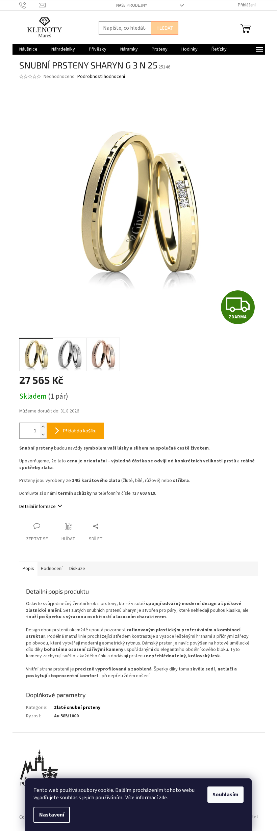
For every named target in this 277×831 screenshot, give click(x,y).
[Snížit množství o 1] (43, 434)
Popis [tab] (28, 568)
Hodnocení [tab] (51, 568)
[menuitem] (28, 49)
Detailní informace (37, 506)
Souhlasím (225, 794)
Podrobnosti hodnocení (101, 77)
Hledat (164, 28)
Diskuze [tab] (77, 568)
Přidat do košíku (80, 430)
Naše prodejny (131, 5)
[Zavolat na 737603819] (29, 5)
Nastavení (51, 815)
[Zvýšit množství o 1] (43, 427)
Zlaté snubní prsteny (77, 707)
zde (163, 797)
